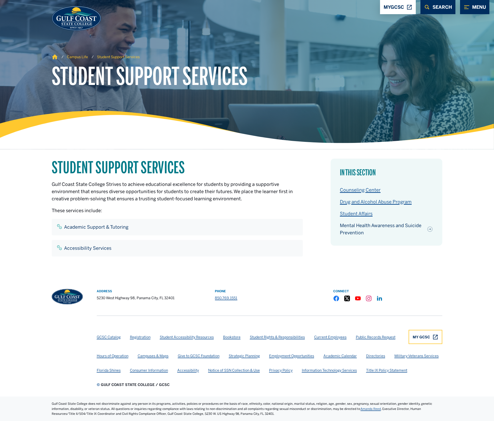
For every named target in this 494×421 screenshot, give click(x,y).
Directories (375, 356)
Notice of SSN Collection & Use (234, 370)
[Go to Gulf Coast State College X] (347, 298)
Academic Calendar (340, 356)
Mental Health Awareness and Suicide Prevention (380, 229)
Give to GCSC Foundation (198, 356)
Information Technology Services (329, 370)
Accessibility (188, 370)
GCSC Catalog (109, 337)
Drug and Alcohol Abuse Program (376, 201)
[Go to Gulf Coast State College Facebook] (336, 298)
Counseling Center (360, 190)
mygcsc (394, 7)
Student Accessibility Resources (187, 337)
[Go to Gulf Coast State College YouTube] (358, 298)
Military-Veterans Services (416, 356)
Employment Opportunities (291, 356)
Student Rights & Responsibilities (277, 337)
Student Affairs (356, 213)
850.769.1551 (226, 298)
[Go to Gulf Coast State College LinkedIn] (379, 298)
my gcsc (421, 337)
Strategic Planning (244, 356)
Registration (140, 337)
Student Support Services (118, 57)
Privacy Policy (281, 370)
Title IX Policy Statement (386, 370)
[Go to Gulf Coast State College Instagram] (369, 298)
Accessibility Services (87, 248)
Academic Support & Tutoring (96, 227)
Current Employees (330, 337)
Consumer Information (149, 370)
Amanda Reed (370, 408)
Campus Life (77, 57)
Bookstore (232, 337)
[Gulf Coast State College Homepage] (71, 18)
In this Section (358, 172)
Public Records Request (375, 337)
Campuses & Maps (153, 356)
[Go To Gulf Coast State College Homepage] (67, 296)
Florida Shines (109, 370)
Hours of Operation (112, 356)
